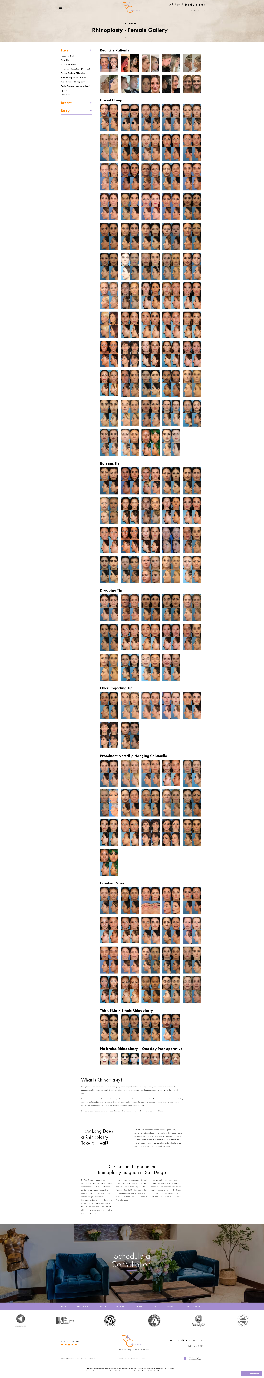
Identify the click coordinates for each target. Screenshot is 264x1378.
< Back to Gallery (130, 38)
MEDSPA (103, 1306)
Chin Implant (66, 94)
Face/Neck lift (67, 55)
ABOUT (63, 1306)
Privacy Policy (135, 1358)
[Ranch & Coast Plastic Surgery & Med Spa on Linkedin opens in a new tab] (186, 1340)
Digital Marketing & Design (196, 1358)
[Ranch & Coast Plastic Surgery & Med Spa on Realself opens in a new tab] (190, 1340)
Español (179, 4)
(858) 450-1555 (154, 1371)
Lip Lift (64, 90)
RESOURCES (120, 1306)
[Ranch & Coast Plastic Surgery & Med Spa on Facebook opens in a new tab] (175, 1340)
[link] (195, 5)
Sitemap (143, 1358)
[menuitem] (171, 1340)
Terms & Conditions (124, 1358)
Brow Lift (65, 60)
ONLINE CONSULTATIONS (194, 1306)
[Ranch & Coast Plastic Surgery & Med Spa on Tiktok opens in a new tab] (201, 1340)
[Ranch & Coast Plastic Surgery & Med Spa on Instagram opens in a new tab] (171, 1340)
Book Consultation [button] (252, 1373)
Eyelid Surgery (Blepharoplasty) (75, 86)
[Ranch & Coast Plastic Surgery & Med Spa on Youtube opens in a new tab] (182, 1340)
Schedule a (132, 1260)
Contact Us (198, 10)
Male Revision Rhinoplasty (73, 81)
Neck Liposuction (68, 64)
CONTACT (170, 1306)
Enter (132, 1273)
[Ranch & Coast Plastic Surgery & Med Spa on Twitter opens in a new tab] (178, 1340)
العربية (169, 4)
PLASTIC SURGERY (83, 1306)
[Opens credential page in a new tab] (110, 1320)
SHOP (155, 1306)
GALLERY (139, 1306)
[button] (60, 7)
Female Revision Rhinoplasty (74, 73)
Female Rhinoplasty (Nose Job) (77, 68)
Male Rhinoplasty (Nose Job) (74, 77)
